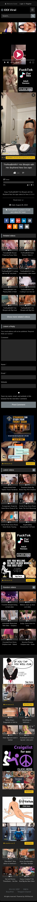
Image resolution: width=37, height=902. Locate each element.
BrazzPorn (10, 892)
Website (4, 382)
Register (28, 4)
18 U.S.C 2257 (14, 889)
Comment (4, 337)
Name (3, 364)
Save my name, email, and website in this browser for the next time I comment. (16, 397)
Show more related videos (18, 317)
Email (3, 373)
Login (21, 4)
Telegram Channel (24, 892)
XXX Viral (9, 10)
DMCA (25, 889)
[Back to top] (30, 896)
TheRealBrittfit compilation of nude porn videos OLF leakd (19, 211)
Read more (17, 200)
